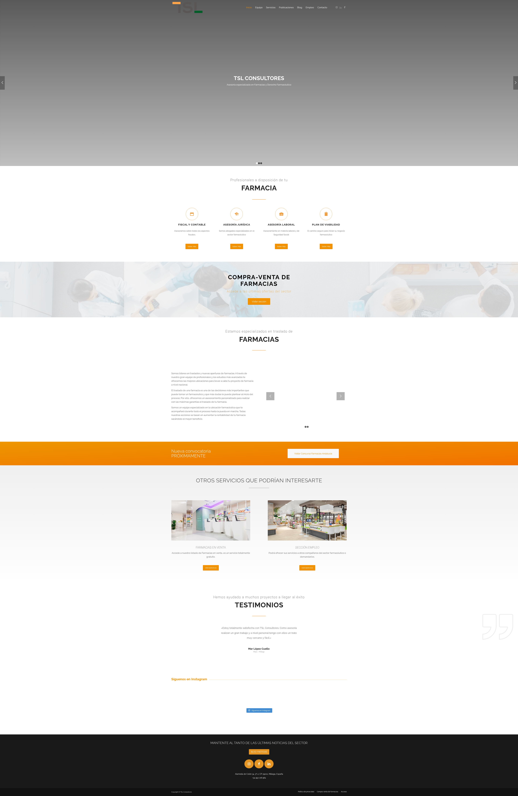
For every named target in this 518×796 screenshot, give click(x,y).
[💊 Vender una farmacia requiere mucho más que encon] (303, 698)
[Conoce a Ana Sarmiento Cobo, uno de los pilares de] (185, 698)
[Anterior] (2, 83)
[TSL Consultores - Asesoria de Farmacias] (187, 7)
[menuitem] (248, 7)
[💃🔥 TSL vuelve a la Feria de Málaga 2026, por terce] (215, 698)
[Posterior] (515, 83)
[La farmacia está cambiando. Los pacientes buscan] (333, 698)
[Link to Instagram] (337, 7)
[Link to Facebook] (345, 7)
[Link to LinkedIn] (341, 7)
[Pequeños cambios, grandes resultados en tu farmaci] (274, 698)
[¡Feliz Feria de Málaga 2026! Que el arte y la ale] (244, 698)
